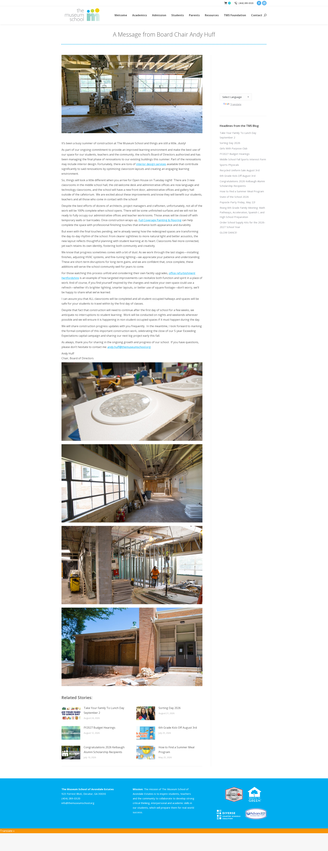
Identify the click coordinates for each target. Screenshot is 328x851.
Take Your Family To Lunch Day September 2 (104, 710)
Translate (235, 104)
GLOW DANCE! (228, 232)
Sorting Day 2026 (170, 708)
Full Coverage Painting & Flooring (160, 220)
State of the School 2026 (234, 196)
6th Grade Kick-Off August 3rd (178, 727)
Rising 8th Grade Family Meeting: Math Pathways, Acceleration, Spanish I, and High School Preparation (242, 212)
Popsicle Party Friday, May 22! (237, 202)
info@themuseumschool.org (78, 803)
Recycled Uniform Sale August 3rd (239, 170)
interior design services (151, 164)
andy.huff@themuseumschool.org (129, 347)
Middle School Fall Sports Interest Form (243, 159)
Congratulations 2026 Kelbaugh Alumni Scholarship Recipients (104, 749)
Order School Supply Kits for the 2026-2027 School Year (242, 225)
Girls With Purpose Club (233, 148)
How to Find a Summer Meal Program (176, 749)
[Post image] (71, 713)
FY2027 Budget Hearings (99, 727)
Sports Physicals (229, 164)
